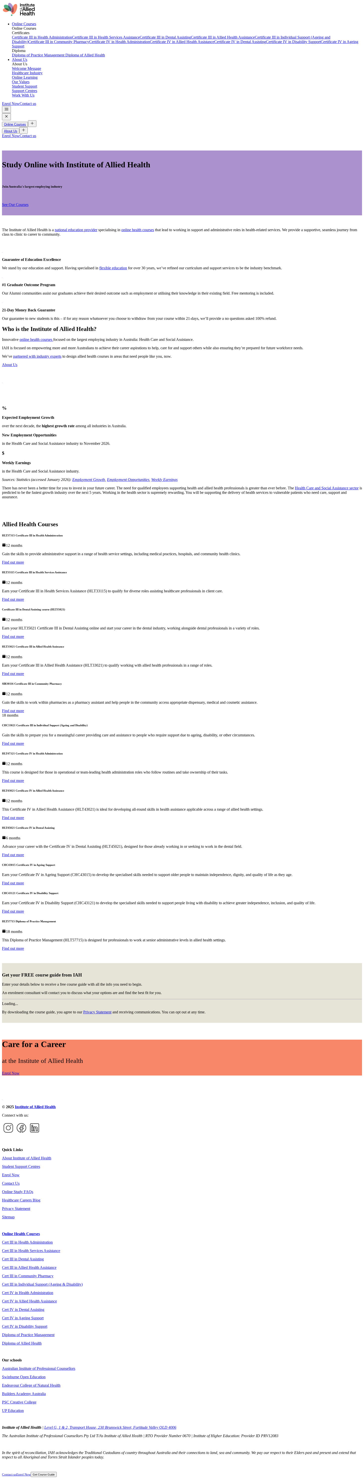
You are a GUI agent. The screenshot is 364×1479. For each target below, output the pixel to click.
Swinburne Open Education (24, 1377)
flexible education (113, 268)
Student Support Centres (21, 1166)
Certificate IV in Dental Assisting (240, 42)
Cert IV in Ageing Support (23, 1318)
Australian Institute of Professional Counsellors (38, 1368)
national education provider (76, 230)
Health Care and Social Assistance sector (327, 488)
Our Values (20, 82)
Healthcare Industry (27, 73)
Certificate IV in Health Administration (119, 42)
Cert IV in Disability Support (24, 1326)
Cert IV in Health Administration (27, 1293)
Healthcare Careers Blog (21, 1200)
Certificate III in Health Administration (42, 37)
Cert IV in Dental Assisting (23, 1309)
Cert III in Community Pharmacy (27, 1276)
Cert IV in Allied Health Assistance (29, 1301)
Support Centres (24, 91)
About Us (19, 59)
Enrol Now (11, 103)
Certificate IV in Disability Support (293, 42)
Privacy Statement (97, 1012)
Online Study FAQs (17, 1192)
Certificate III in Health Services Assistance (106, 37)
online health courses (137, 230)
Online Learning (25, 77)
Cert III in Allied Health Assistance (29, 1267)
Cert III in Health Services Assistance (31, 1251)
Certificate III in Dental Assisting (165, 37)
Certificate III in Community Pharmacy (58, 42)
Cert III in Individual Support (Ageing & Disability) (42, 1284)
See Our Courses (15, 204)
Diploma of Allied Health (85, 55)
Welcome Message (26, 68)
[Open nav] (6, 109)
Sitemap (8, 1217)
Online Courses (24, 24)
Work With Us (23, 95)
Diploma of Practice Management (38, 55)
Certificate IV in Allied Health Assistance (182, 42)
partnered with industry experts (37, 356)
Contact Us (11, 1183)
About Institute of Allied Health (26, 1158)
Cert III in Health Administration (27, 1242)
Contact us (28, 103)
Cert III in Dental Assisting (23, 1259)
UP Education (13, 1410)
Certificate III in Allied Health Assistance (223, 37)
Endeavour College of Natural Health (31, 1385)
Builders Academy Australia (24, 1394)
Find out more (13, 562)
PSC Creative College (19, 1402)
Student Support (24, 86)
